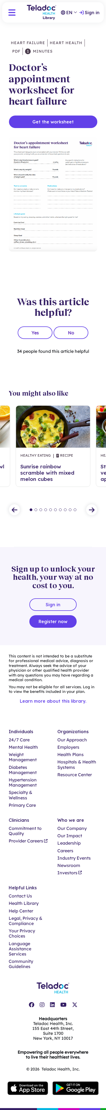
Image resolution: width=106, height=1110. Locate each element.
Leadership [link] (69, 843)
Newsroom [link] (68, 865)
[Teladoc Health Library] (41, 12)
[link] (31, 1005)
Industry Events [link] (74, 858)
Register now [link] (53, 621)
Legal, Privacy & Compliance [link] (25, 921)
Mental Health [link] (23, 747)
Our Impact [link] (69, 835)
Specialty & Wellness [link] (20, 795)
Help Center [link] (21, 911)
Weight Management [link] (23, 757)
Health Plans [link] (70, 754)
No (71, 332)
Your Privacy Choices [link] (22, 933)
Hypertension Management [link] (23, 782)
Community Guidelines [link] (21, 964)
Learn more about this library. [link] (53, 701)
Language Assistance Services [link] (20, 949)
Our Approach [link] (72, 739)
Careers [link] (65, 850)
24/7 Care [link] (19, 739)
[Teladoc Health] (53, 987)
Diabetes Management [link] (23, 770)
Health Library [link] (24, 903)
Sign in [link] (92, 12)
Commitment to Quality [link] (25, 831)
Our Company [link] (72, 828)
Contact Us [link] (20, 896)
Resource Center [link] (74, 774)
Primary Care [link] (22, 805)
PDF (15, 51)
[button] (12, 12)
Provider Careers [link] (26, 841)
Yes (35, 332)
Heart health (66, 42)
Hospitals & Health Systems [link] (76, 764)
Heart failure (28, 42)
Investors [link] (67, 872)
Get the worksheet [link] (53, 122)
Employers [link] (68, 747)
